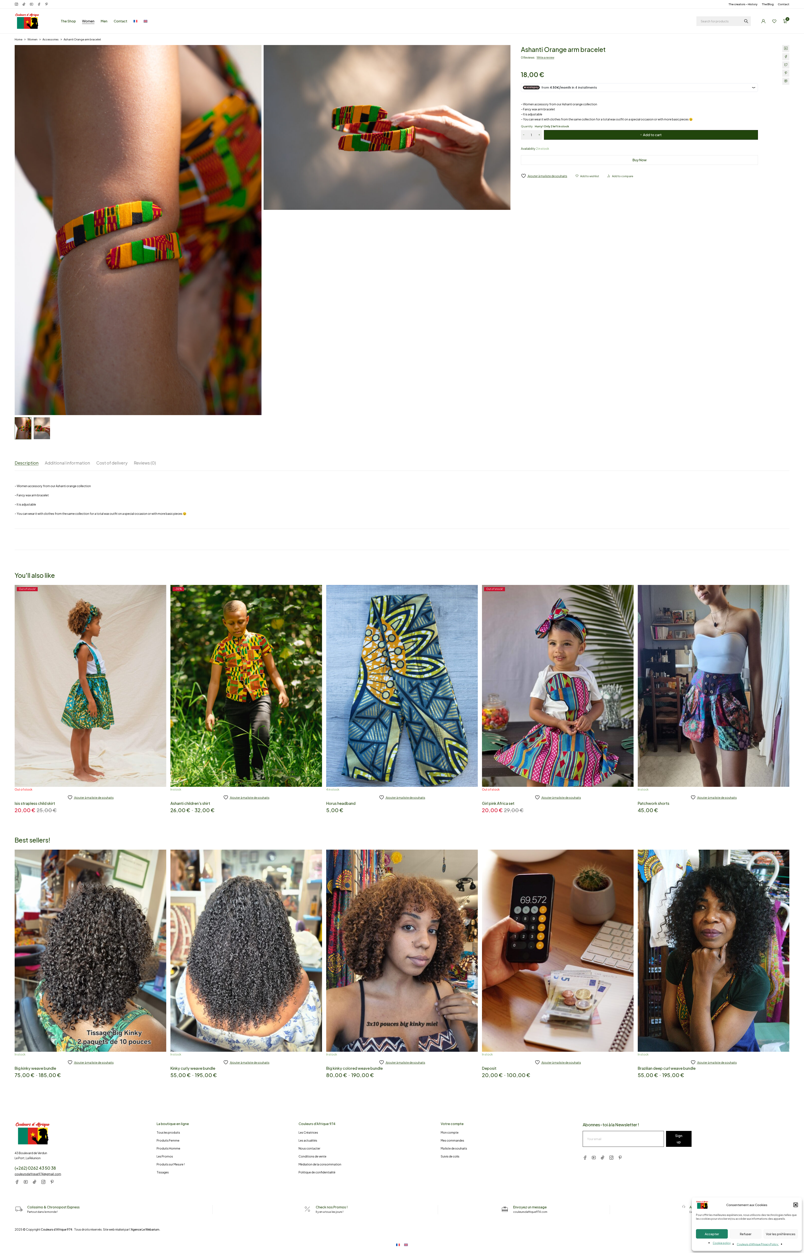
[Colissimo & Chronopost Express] (19, 1209)
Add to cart (652, 135)
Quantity (545, 126)
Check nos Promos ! (332, 1207)
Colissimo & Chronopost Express (53, 1207)
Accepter (712, 1234)
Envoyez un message (530, 1207)
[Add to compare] (620, 176)
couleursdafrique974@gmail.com (38, 1174)
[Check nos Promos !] (307, 1209)
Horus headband (341, 803)
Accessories (51, 39)
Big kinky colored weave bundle (354, 1068)
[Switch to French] (135, 21)
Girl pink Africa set (498, 803)
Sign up (678, 1138)
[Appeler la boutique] (683, 1206)
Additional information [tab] (67, 462)
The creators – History (743, 4)
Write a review (545, 57)
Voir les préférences (780, 1234)
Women (32, 39)
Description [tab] (27, 462)
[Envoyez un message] (505, 1209)
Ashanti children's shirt (190, 803)
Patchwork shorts (653, 803)
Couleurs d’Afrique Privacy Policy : (758, 1244)
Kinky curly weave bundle (192, 1068)
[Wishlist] (774, 21)
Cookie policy (722, 1243)
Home (18, 39)
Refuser (745, 1234)
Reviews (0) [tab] (145, 462)
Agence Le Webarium (145, 1229)
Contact (783, 4)
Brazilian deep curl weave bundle (667, 1068)
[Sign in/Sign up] (763, 21)
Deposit (489, 1068)
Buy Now (640, 160)
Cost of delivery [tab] (112, 462)
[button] (796, 1205)
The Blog (768, 4)
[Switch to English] (406, 1244)
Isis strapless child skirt (35, 803)
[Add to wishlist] (587, 176)
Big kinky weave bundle (35, 1068)
